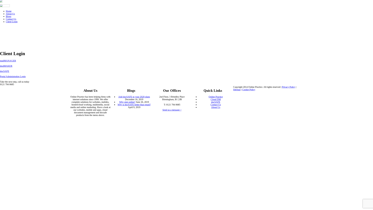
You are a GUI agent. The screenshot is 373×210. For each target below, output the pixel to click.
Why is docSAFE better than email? (134, 104)
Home (9, 11)
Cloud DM (216, 99)
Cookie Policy (248, 89)
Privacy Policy (288, 87)
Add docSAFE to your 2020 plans (134, 97)
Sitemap (237, 89)
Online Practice (216, 97)
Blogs (8, 16)
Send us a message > (172, 110)
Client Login (11, 21)
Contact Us (11, 19)
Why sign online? (127, 102)
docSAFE (215, 102)
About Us (10, 14)
